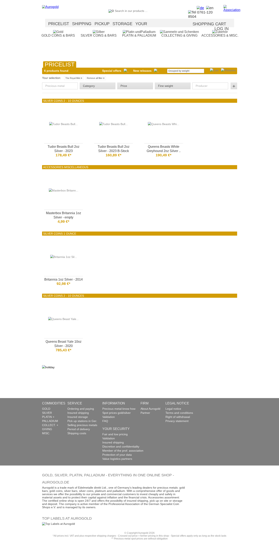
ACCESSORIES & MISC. (219, 35)
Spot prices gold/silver (116, 412)
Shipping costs (76, 433)
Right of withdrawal (177, 417)
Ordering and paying (80, 408)
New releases (143, 70)
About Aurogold (150, 408)
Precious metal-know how (118, 408)
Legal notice (173, 408)
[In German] (199, 8)
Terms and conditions (179, 412)
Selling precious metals (82, 425)
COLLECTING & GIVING (179, 35)
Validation (108, 417)
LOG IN (221, 28)
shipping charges (106, 535)
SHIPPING (82, 23)
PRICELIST (58, 23)
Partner (145, 412)
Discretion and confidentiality (120, 446)
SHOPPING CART (209, 24)
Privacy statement (177, 421)
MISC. (46, 433)
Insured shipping (78, 412)
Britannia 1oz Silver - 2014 (63, 279)
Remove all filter (96, 77)
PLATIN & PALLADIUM (139, 35)
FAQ (105, 421)
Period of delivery (78, 429)
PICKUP (102, 23)
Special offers (113, 70)
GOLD (46, 408)
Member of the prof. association (122, 450)
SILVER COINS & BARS (99, 35)
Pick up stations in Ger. (82, 421)
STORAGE (122, 23)
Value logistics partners (117, 458)
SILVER (47, 412)
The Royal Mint (73, 77)
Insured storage (77, 417)
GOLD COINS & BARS (58, 35)
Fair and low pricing (115, 434)
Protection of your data (117, 454)
